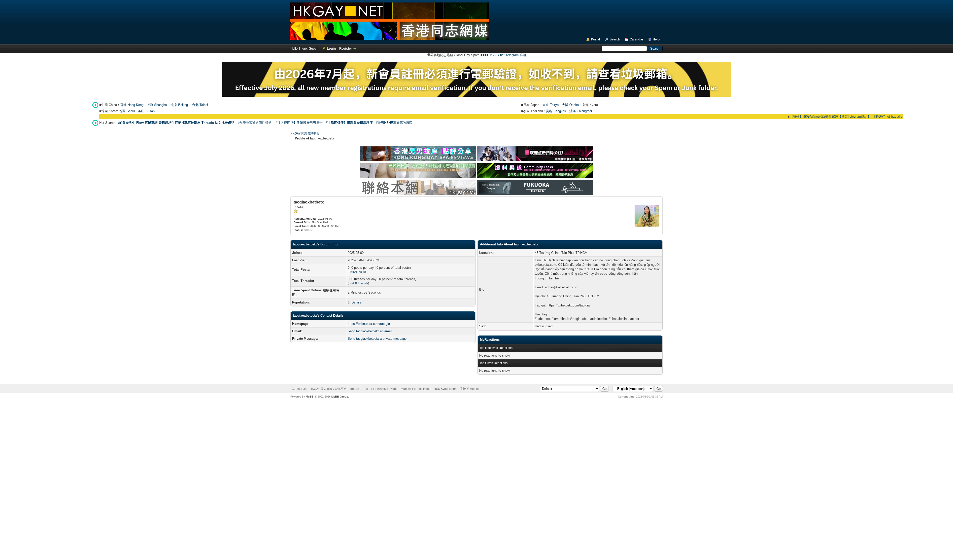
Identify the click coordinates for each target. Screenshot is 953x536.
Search (615, 39)
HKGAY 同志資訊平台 (304, 133)
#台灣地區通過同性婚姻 (255, 123)
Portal (595, 39)
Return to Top (359, 389)
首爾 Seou (126, 111)
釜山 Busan (146, 111)
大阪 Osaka (570, 105)
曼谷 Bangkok (556, 111)
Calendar (636, 39)
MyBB (309, 396)
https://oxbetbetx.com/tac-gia (369, 324)
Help (656, 39)
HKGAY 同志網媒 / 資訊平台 (328, 389)
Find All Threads (358, 283)
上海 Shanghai (157, 105)
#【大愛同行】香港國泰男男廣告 (299, 123)
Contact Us (299, 389)
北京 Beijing (179, 105)
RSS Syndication (445, 389)
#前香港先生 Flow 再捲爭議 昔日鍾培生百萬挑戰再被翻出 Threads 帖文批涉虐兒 (175, 123)
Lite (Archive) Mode (384, 389)
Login (331, 48)
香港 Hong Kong (131, 105)
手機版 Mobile (469, 389)
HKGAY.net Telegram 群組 (507, 55)
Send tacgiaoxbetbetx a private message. (378, 338)
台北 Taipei (200, 105)
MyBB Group (339, 396)
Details (356, 302)
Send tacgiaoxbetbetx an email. (370, 331)
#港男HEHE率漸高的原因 (394, 123)
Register (345, 48)
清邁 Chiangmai (580, 111)
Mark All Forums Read (416, 389)
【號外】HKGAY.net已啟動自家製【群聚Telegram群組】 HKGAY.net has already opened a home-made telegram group (859, 116)
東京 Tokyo (551, 105)
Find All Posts (357, 271)
